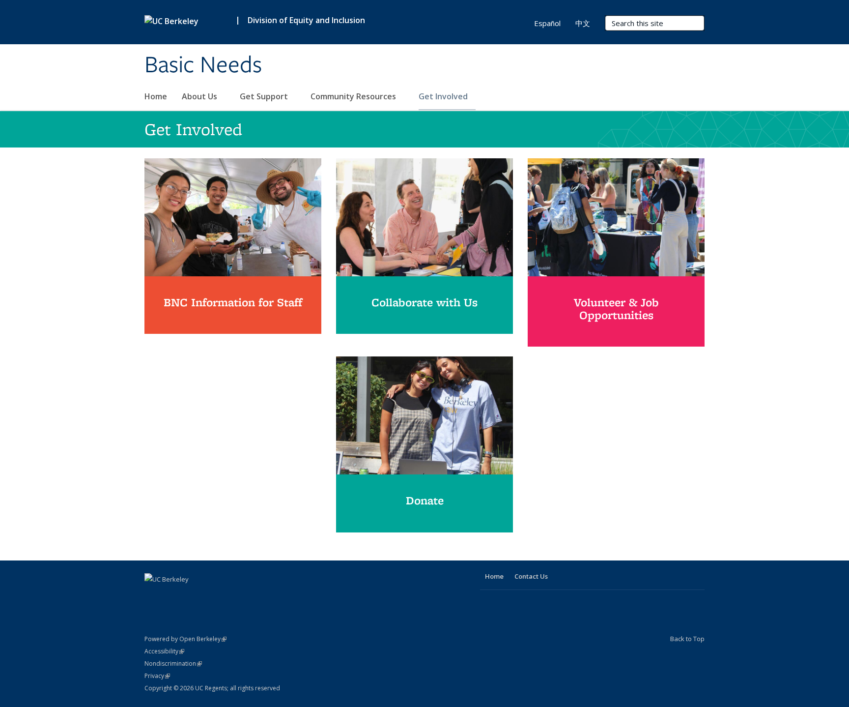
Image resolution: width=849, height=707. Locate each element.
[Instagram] (192, 596)
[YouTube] (172, 596)
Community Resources (354, 96)
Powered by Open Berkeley (185, 639)
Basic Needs (203, 65)
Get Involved (444, 96)
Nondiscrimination (173, 663)
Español (547, 23)
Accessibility (164, 651)
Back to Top (687, 638)
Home (155, 96)
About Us (200, 96)
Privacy (157, 676)
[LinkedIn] (153, 596)
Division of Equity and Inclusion (306, 20)
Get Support (265, 96)
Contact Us (531, 576)
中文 (582, 23)
